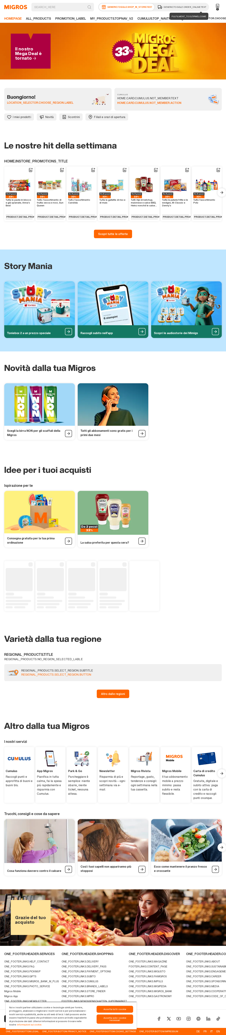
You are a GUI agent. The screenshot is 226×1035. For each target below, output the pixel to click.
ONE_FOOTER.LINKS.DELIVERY (80, 961)
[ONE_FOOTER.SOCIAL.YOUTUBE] (178, 1018)
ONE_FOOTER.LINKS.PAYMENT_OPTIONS (86, 971)
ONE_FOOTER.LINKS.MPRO (78, 996)
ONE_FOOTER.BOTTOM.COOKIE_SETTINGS (113, 1031)
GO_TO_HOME (15, 7)
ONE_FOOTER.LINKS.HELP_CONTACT (26, 961)
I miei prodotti (22, 117)
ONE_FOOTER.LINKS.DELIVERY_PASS (84, 966)
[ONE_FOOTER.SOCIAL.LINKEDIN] (208, 1018)
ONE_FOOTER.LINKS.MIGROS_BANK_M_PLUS (31, 981)
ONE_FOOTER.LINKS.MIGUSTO (147, 971)
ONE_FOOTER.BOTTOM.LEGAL (22, 1031)
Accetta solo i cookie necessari (114, 1019)
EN (218, 1031)
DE (198, 1031)
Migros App (11, 996)
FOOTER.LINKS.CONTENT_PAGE (148, 966)
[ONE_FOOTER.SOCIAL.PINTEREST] (198, 1018)
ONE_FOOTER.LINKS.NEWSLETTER (25, 1001)
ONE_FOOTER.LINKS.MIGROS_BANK (150, 991)
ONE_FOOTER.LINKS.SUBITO (79, 976)
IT (211, 1031)
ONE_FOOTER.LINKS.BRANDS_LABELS (85, 986)
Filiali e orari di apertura (109, 117)
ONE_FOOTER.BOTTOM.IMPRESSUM (158, 1031)
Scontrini (74, 117)
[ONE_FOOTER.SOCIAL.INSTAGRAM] (188, 1018)
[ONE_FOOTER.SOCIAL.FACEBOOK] (158, 1018)
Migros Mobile (12, 991)
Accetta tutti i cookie (114, 1009)
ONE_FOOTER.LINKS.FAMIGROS (148, 976)
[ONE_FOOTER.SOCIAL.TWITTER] (168, 1018)
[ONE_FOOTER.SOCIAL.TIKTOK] (218, 1018)
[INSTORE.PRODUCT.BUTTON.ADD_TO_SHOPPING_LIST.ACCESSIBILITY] (30, 170)
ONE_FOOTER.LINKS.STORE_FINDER (83, 991)
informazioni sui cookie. (29, 1024)
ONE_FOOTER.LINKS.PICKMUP (22, 971)
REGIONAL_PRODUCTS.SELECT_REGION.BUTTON (56, 674)
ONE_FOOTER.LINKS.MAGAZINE (148, 961)
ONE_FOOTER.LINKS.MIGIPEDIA (147, 986)
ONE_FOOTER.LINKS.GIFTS (20, 976)
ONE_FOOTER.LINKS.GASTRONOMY (150, 996)
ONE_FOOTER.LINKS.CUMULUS (80, 981)
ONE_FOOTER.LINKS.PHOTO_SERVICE (27, 986)
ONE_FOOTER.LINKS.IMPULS (146, 981)
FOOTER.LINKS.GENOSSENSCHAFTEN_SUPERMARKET (94, 1001)
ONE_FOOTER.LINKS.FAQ (19, 966)
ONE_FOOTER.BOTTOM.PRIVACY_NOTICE (64, 1031)
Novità (49, 117)
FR (205, 1031)
